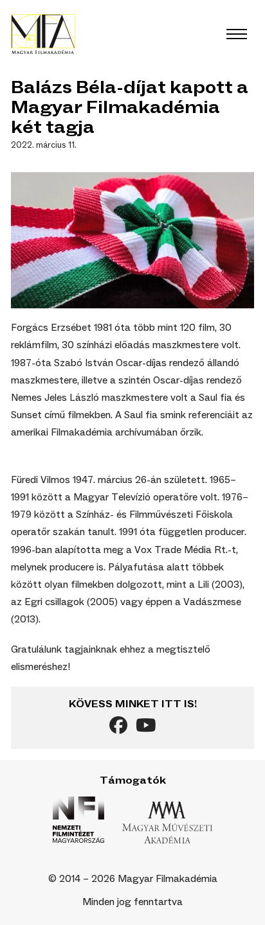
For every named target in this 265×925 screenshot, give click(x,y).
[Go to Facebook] (118, 726)
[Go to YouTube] (146, 726)
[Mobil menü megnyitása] (236, 34)
